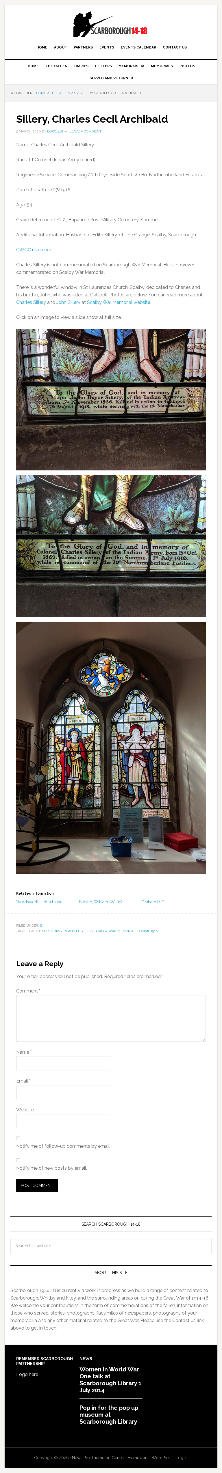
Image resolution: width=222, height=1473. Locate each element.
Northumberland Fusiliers (67, 931)
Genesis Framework (130, 1457)
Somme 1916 (147, 931)
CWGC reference (34, 250)
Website (25, 1110)
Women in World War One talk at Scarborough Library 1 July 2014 (110, 1380)
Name (24, 1052)
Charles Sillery (31, 302)
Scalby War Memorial (115, 931)
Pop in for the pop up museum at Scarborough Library (108, 1414)
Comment (28, 991)
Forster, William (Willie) (100, 902)
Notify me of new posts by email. (51, 1168)
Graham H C (152, 902)
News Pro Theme (88, 1457)
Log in (182, 1457)
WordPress (162, 1457)
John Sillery (68, 302)
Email (23, 1081)
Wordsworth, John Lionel (40, 902)
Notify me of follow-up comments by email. (63, 1146)
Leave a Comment (85, 131)
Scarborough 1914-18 (110, 24)
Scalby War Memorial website (118, 302)
